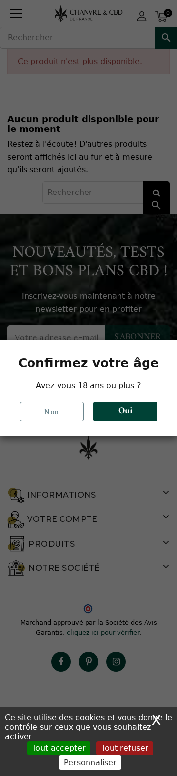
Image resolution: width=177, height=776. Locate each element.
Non (51, 411)
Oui (125, 411)
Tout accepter (59, 748)
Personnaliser (90, 762)
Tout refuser (124, 748)
